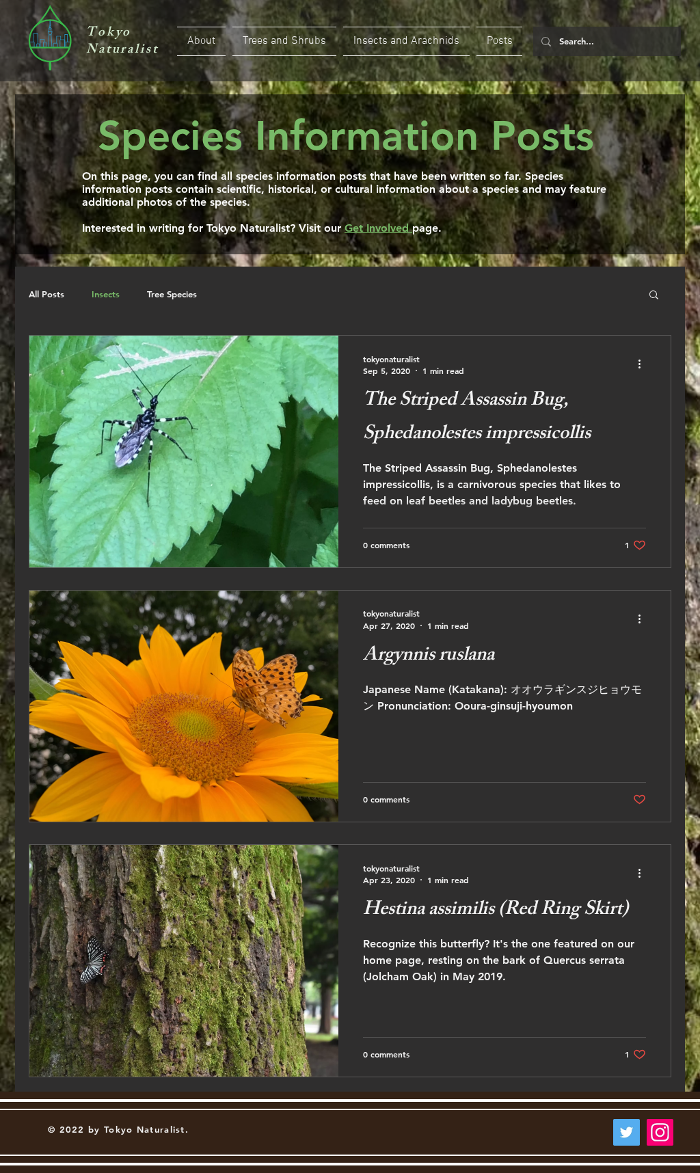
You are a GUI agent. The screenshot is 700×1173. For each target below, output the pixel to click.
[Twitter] (626, 1132)
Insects (106, 293)
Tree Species (172, 293)
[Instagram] (660, 1132)
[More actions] (644, 364)
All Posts (46, 293)
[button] (653, 295)
